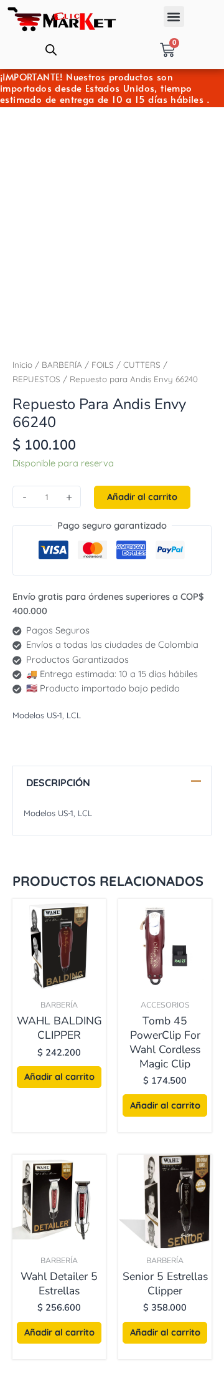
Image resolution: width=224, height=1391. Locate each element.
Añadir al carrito (142, 497)
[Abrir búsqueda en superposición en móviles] (51, 49)
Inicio (22, 365)
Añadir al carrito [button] (59, 1076)
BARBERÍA (62, 365)
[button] (174, 16)
